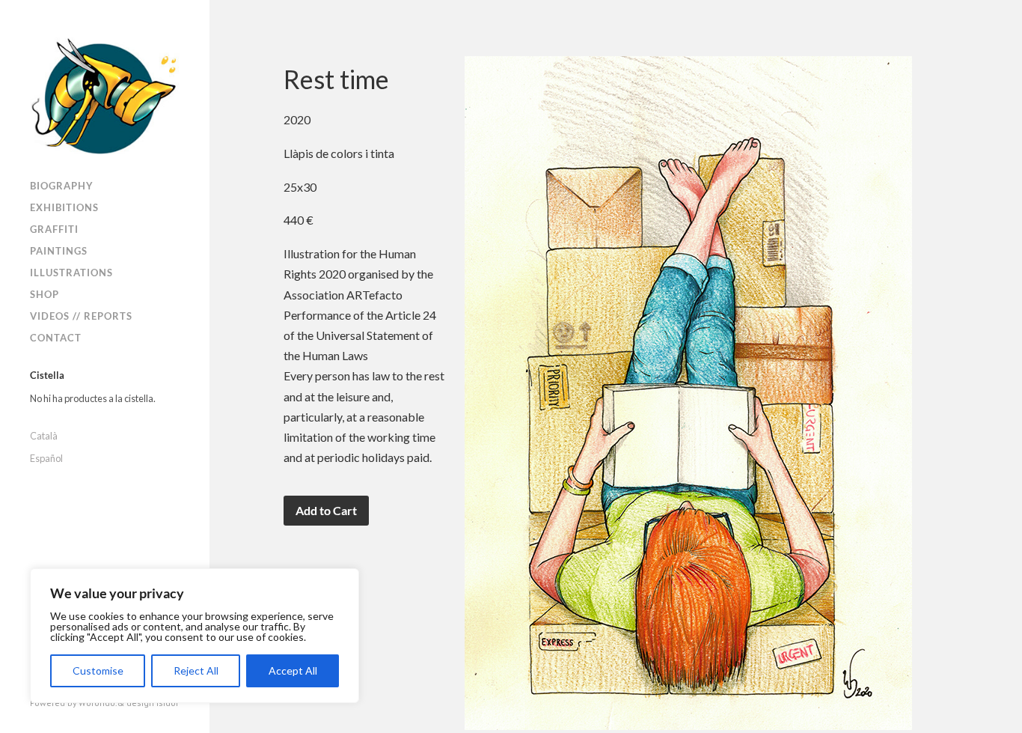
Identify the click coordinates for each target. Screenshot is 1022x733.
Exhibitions (64, 207)
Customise (98, 670)
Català (44, 436)
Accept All (293, 670)
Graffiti (54, 229)
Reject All (196, 670)
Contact (56, 338)
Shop (44, 294)
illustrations (71, 273)
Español (46, 458)
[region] (194, 635)
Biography (62, 186)
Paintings (59, 251)
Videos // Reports (81, 316)
